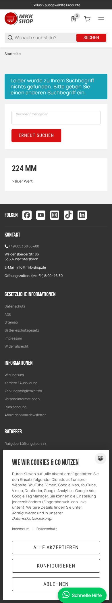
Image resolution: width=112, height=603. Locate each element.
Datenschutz (15, 306)
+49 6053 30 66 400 (24, 246)
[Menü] (101, 19)
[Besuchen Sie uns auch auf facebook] (27, 215)
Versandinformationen (22, 398)
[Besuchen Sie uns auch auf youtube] (40, 215)
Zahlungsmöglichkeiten (23, 390)
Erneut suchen (36, 135)
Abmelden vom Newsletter (25, 414)
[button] (102, 9)
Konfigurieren (56, 566)
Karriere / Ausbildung (21, 382)
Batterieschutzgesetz (22, 330)
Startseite (13, 53)
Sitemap (11, 322)
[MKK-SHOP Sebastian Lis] (19, 18)
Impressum (13, 338)
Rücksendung (15, 406)
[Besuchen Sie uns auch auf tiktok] (68, 215)
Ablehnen (56, 584)
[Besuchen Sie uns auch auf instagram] (54, 215)
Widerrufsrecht (16, 346)
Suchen (91, 37)
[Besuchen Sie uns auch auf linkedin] (82, 215)
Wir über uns (14, 374)
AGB (8, 314)
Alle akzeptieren (56, 547)
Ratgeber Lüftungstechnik (25, 443)
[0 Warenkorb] (87, 19)
